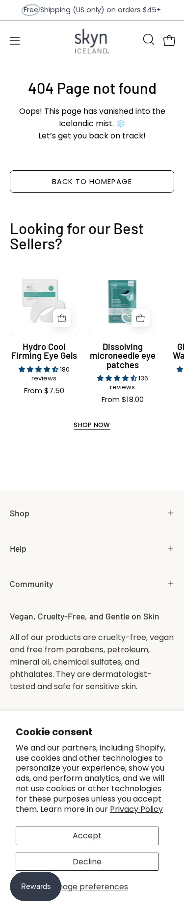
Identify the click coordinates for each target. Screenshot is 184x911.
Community (31, 583)
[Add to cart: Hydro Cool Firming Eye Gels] (62, 318)
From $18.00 (123, 399)
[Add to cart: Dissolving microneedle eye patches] (140, 318)
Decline (87, 861)
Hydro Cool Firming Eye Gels (44, 351)
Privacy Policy (136, 809)
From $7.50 (44, 391)
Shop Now (92, 425)
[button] (148, 39)
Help (18, 548)
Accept (87, 835)
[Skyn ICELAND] (92, 41)
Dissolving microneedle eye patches (123, 355)
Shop (19, 513)
